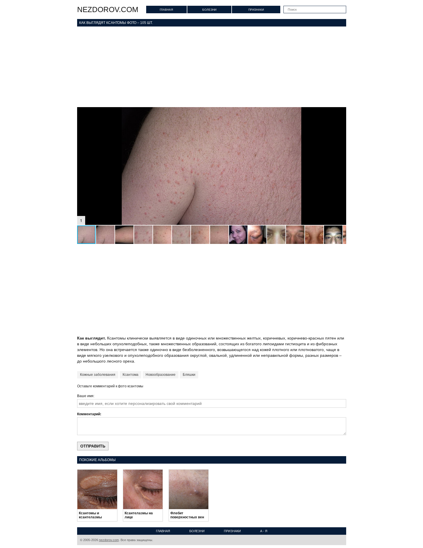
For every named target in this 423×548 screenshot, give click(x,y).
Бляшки (189, 375)
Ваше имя (85, 396)
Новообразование (161, 375)
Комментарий (88, 414)
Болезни (209, 9)
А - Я (263, 531)
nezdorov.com (107, 9)
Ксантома (130, 375)
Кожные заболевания (97, 375)
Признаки (256, 9)
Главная (166, 9)
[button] (341, 112)
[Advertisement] (211, 66)
